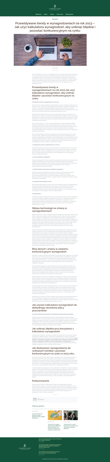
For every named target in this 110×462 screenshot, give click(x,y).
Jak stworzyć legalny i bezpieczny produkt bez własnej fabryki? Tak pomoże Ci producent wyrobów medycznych (54, 427)
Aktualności (55, 19)
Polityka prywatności (63, 459)
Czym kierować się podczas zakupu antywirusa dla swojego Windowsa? (38, 416)
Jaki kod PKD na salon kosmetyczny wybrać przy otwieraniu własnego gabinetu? (71, 426)
